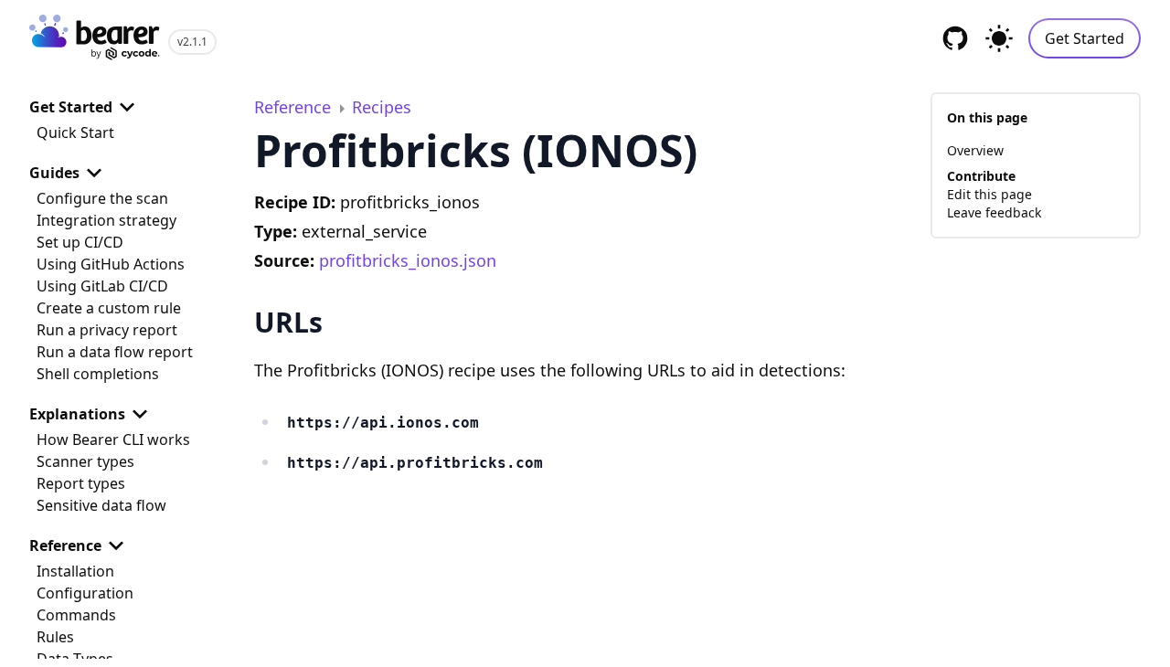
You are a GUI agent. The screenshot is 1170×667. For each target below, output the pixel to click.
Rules (55, 637)
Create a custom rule (109, 308)
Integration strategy (106, 220)
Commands (76, 615)
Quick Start (75, 132)
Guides (54, 173)
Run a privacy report (107, 330)
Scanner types (85, 461)
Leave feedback (994, 212)
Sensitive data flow (101, 505)
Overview (975, 150)
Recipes (381, 107)
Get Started (1084, 38)
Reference (65, 545)
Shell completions (98, 374)
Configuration (85, 593)
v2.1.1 (192, 41)
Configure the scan (102, 198)
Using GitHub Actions (111, 264)
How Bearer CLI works (113, 439)
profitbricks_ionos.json (407, 260)
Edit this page (989, 194)
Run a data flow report (115, 352)
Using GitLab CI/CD (102, 286)
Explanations (77, 414)
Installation (75, 571)
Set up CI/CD (80, 242)
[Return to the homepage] (95, 39)
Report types (81, 483)
